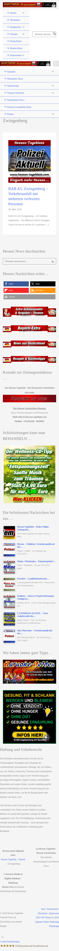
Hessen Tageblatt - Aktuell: (13, 859)
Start (43, 909)
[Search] (54, 34)
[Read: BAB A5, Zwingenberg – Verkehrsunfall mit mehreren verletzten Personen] (29, 161)
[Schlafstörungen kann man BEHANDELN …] (29, 474)
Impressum (54, 913)
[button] (16, 283)
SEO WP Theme (43, 917)
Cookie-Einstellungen (10, 941)
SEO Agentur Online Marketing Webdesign (47, 921)
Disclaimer (43, 913)
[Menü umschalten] (23, 13)
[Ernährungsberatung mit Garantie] (29, 717)
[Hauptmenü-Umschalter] (56, 64)
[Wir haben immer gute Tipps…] (29, 672)
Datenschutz (52, 909)
